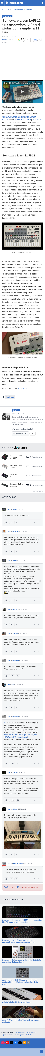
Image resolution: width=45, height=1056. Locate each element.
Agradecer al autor (21, 434)
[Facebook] (16, 1042)
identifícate (18, 887)
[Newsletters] (28, 1042)
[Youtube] (7, 1042)
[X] (20, 1042)
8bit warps (37, 119)
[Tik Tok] (11, 1042)
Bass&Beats (20, 119)
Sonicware (22, 388)
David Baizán (18, 413)
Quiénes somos (8, 1035)
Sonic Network (20, 1032)
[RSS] (24, 1042)
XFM (29, 119)
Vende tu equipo (32, 1032)
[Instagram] (3, 1042)
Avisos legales (19, 1035)
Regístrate (8, 887)
